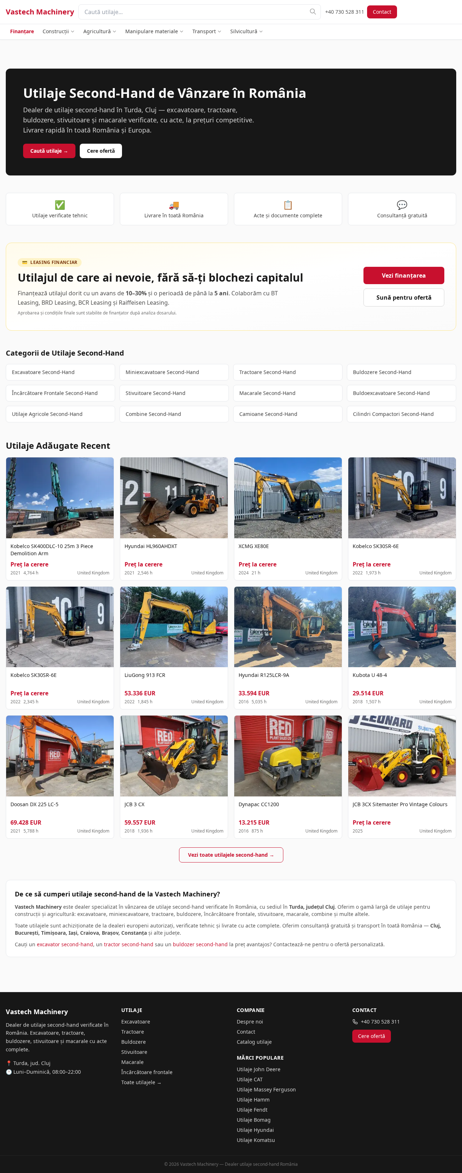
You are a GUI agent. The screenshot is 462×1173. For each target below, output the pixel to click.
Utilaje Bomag (254, 1119)
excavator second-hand (65, 944)
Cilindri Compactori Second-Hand (393, 413)
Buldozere (133, 1041)
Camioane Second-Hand (268, 413)
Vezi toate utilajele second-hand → (231, 854)
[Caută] (313, 11)
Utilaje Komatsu (256, 1140)
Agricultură (97, 31)
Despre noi (250, 1021)
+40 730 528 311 (344, 11)
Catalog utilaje (254, 1041)
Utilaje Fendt (252, 1109)
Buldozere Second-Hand (382, 372)
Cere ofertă (101, 150)
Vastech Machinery (40, 12)
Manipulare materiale (151, 31)
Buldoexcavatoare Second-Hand (391, 393)
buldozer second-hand (200, 944)
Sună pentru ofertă (404, 297)
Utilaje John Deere (258, 1069)
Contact (382, 11)
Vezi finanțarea (404, 275)
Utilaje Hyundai (255, 1129)
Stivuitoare (134, 1051)
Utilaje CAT (250, 1079)
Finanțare (22, 31)
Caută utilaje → (49, 150)
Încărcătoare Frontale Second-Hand (55, 393)
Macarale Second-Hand (267, 393)
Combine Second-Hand (153, 413)
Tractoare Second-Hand (267, 372)
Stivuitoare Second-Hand (156, 393)
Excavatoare (135, 1021)
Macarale (132, 1062)
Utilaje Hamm (253, 1099)
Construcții (56, 31)
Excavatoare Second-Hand (43, 372)
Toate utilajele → (141, 1082)
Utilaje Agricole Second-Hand (47, 413)
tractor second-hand (128, 944)
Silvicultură (243, 31)
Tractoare (132, 1031)
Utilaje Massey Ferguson (266, 1089)
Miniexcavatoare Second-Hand (162, 372)
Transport (204, 31)
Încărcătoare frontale (147, 1072)
